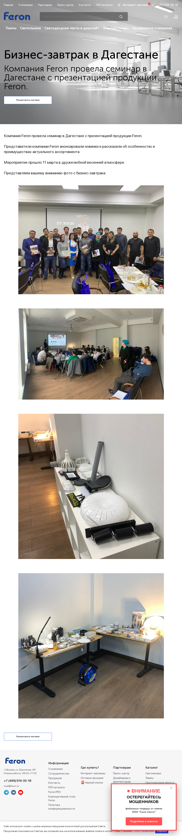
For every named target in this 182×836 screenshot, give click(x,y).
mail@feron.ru (11, 786)
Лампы (11, 28)
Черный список (94, 782)
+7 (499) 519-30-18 (165, 5)
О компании (25, 5)
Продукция (55, 778)
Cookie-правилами (143, 831)
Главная (8, 5)
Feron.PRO (54, 792)
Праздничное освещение (152, 28)
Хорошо (162, 830)
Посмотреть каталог (28, 100)
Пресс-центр (65, 5)
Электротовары (116, 28)
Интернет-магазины (93, 773)
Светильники (30, 28)
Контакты (85, 5)
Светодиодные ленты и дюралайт (72, 28)
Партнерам (45, 5)
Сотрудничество (58, 773)
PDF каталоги (104, 5)
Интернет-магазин (135, 5)
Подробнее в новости (144, 821)
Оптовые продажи (92, 778)
